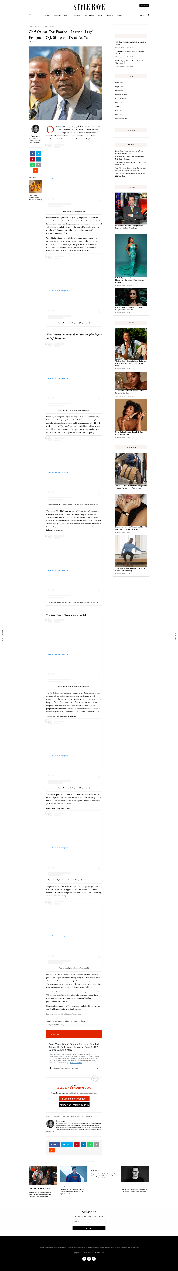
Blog (58, 1243)
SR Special (41, 1189)
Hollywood (65, 1116)
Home (44, 1243)
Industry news (75, 1116)
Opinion (51, 26)
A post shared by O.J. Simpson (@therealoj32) (74, 968)
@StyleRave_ (59, 1024)
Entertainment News (121, 94)
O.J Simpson (89, 1116)
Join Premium (144, 5)
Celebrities (33, 26)
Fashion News (119, 114)
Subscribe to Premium (74, 1098)
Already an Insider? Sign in (74, 1105)
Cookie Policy (115, 1243)
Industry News (42, 26)
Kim (56, 705)
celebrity (57, 1116)
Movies (62, 1186)
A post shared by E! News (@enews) (74, 211)
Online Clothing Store (121, 118)
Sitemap (132, 1243)
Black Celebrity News (121, 98)
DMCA (125, 1243)
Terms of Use (89, 1243)
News (82, 1116)
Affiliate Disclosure (102, 1243)
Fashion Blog (118, 82)
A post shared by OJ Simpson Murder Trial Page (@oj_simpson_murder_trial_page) (75, 504)
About (52, 1243)
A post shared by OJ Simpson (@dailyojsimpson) (74, 323)
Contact (66, 1243)
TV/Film (48, 1189)
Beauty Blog (118, 110)
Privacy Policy (76, 1243)
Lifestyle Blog (119, 90)
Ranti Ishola (35, 136)
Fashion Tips (118, 102)
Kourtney (62, 705)
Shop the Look (119, 87)
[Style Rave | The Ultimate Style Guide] (89, 6)
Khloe (73, 705)
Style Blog (118, 106)
